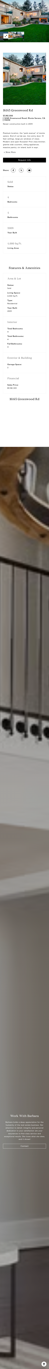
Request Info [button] (24, 160)
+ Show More (10, 152)
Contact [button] (25, 1146)
